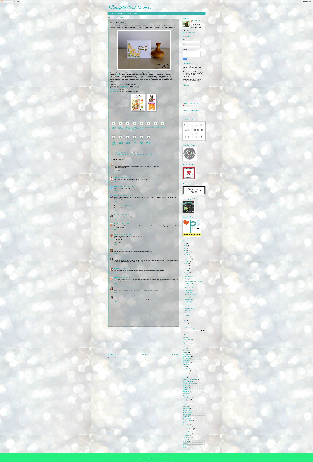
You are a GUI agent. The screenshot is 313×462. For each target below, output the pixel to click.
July (187, 263)
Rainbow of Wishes (189, 285)
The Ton (184, 439)
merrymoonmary (160, 458)
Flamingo (187, 303)
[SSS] (127, 124)
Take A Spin (188, 310)
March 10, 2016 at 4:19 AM (125, 234)
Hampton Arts (186, 373)
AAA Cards (185, 337)
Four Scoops (155, 127)
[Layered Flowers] (113, 124)
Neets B (116, 164)
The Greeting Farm (187, 437)
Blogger (172, 458)
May (187, 268)
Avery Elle (185, 346)
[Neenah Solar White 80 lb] (134, 124)
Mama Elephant (186, 400)
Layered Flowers (114, 128)
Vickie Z (116, 297)
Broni (115, 223)
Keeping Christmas (187, 381)
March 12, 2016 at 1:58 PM (123, 277)
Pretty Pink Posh (138, 154)
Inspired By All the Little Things (190, 379)
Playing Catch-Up (189, 279)
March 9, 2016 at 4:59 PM (123, 223)
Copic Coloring (186, 362)
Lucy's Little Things (187, 397)
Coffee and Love (189, 283)
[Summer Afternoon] (141, 124)
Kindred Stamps (186, 385)
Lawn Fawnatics (186, 389)
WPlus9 (184, 447)
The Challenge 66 (189, 276)
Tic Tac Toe (185, 441)
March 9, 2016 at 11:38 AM (124, 164)
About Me (121, 13)
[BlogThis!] (134, 152)
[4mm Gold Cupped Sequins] (127, 137)
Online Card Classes (187, 412)
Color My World (188, 292)
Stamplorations (186, 424)
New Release (186, 406)
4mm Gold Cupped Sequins (127, 142)
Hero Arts (185, 377)
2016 (185, 250)
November (188, 254)
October (188, 256)
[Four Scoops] (155, 124)
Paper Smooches (187, 414)
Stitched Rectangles (128, 128)
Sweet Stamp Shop (187, 431)
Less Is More (113, 89)
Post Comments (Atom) (120, 357)
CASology (185, 352)
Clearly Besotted (186, 356)
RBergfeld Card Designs (129, 7)
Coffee (186, 274)
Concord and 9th (186, 360)
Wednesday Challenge (126, 87)
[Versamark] (162, 124)
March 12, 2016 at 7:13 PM (128, 288)
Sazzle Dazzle (117, 258)
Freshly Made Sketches (188, 368)
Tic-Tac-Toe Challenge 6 (191, 294)
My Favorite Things (187, 402)
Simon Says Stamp (147, 154)
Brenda (116, 268)
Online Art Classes (187, 410)
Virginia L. (116, 195)
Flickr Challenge (124, 86)
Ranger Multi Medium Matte (141, 142)
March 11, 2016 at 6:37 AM (128, 258)
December (188, 252)
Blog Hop (185, 348)
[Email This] (132, 152)
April (187, 270)
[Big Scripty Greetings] (120, 124)
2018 (185, 245)
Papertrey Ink (186, 416)
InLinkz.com (112, 148)
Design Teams (132, 13)
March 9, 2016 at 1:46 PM (127, 205)
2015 (185, 320)
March (187, 272)
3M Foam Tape (134, 141)
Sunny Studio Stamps (188, 429)
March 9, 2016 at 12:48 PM (129, 186)
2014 (185, 323)
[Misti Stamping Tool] (148, 137)
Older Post (175, 354)
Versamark (162, 127)
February (188, 315)
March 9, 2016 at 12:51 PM (126, 195)
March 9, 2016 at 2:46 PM (124, 214)
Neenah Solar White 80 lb (135, 128)
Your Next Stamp (187, 449)
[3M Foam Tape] (134, 137)
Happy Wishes (188, 301)
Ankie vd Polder (118, 186)
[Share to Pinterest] (138, 152)
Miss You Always (189, 306)
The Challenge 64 (189, 299)
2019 (185, 243)
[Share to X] (135, 152)
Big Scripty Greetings (120, 128)
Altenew (119, 74)
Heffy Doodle (186, 375)
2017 (185, 248)
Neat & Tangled (186, 404)
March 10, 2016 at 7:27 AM (123, 249)
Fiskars (184, 366)
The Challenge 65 (189, 288)
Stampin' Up (185, 422)
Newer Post (112, 354)
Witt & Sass (185, 445)
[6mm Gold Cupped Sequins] (120, 137)
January (188, 318)
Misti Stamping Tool (148, 142)
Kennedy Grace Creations (189, 383)
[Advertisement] (143, 340)
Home (112, 13)
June (187, 265)
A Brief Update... (189, 290)
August (187, 261)
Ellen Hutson (186, 364)
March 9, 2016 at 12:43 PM (124, 177)
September (188, 259)
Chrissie (116, 234)
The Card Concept (187, 433)
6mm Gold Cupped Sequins (120, 142)
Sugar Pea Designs (187, 427)
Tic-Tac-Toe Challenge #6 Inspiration (193, 281)
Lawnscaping (186, 391)
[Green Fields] (148, 124)
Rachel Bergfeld (196, 21)
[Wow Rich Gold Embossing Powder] (113, 137)
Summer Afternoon (141, 128)
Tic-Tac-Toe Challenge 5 (191, 312)
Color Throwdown (114, 91)
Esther (115, 177)
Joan (115, 249)
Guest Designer (186, 370)
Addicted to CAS (186, 339)
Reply (115, 172)
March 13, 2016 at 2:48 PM (125, 297)
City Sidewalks (186, 354)
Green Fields (148, 127)
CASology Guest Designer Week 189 (194, 297)
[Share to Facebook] (137, 152)
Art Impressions (186, 343)
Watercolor (185, 443)
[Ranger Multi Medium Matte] (141, 137)
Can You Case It (186, 350)
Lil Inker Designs (186, 395)
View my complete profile (188, 32)
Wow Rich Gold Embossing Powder (113, 142)
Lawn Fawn (185, 387)
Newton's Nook (186, 408)
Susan (115, 214)
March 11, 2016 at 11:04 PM (124, 268)
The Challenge (186, 435)
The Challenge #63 (189, 308)
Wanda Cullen (117, 288)
